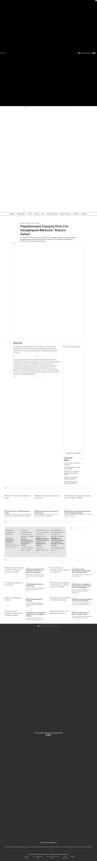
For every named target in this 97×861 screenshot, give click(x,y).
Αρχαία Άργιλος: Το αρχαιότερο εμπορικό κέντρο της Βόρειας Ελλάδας (71, 473)
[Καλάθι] (5, 53)
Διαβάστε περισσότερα (75, 606)
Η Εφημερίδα (21, 214)
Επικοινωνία (80, 847)
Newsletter (88, 847)
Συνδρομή (2, 53)
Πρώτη (37, 223)
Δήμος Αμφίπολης (52, 214)
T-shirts (29, 214)
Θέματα (37, 214)
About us (58, 847)
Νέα (43, 214)
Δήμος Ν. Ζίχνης (65, 214)
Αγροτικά (45, 847)
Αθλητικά (76, 214)
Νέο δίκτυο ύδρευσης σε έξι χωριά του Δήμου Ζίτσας (80, 613)
